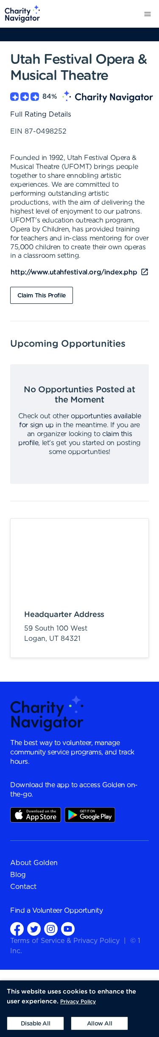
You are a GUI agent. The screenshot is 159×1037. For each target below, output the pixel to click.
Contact (23, 886)
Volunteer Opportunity (67, 910)
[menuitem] (20, 13)
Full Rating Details (40, 114)
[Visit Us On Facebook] (17, 929)
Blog (18, 874)
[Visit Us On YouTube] (68, 929)
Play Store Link (89, 814)
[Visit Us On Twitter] (34, 929)
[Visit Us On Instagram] (51, 929)
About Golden (34, 863)
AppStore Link (35, 814)
